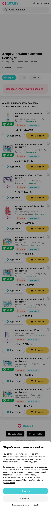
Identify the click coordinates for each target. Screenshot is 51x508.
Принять (25, 491)
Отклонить (25, 498)
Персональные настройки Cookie (26, 505)
